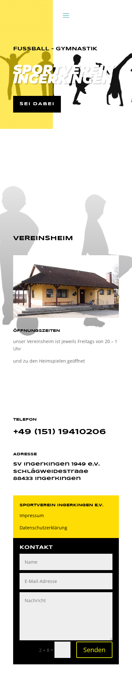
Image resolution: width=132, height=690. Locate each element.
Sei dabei (37, 104)
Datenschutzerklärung (43, 528)
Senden (94, 649)
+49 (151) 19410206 (59, 432)
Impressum (32, 515)
